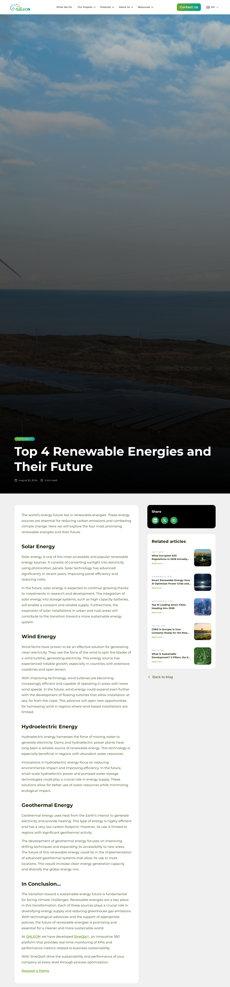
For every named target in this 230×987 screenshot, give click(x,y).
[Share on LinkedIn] (155, 520)
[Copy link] (174, 520)
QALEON (33, 936)
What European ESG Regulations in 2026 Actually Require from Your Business (169, 559)
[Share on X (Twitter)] (164, 520)
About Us (124, 7)
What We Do (64, 7)
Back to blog (162, 677)
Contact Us (189, 7)
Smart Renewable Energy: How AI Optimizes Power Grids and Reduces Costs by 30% (171, 583)
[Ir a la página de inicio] (20, 7)
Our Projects (85, 7)
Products (105, 7)
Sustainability (25, 439)
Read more (157, 563)
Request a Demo (35, 971)
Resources (144, 7)
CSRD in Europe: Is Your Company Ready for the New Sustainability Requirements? (170, 633)
